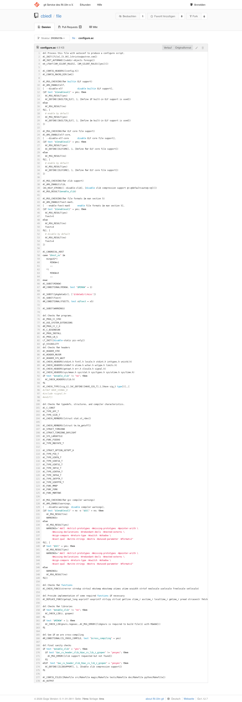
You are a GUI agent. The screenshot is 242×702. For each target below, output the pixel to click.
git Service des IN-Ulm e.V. (59, 4)
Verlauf (168, 47)
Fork (195, 16)
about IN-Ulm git (155, 698)
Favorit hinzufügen (164, 16)
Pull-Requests (71, 27)
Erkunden (85, 4)
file (58, 16)
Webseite (189, 698)
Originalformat (183, 47)
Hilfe (99, 4)
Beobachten (129, 16)
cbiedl (46, 16)
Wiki (95, 27)
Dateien (46, 27)
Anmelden (200, 4)
